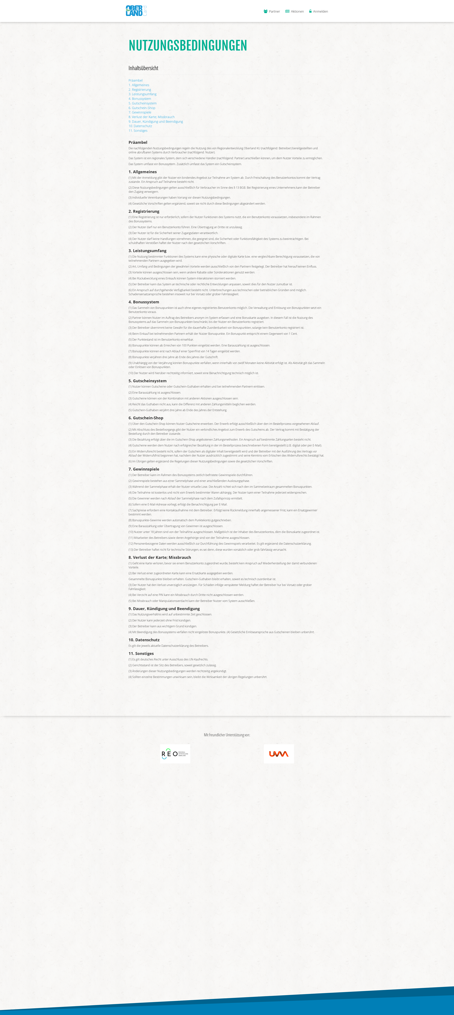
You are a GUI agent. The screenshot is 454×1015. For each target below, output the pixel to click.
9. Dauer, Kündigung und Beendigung (156, 121)
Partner (274, 11)
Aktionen (297, 11)
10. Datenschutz (140, 126)
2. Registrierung (140, 89)
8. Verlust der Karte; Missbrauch (152, 117)
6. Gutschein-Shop (142, 108)
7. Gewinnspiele (140, 112)
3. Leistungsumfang (142, 94)
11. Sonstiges (138, 130)
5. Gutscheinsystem (143, 103)
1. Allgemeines (139, 85)
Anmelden (320, 11)
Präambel (136, 80)
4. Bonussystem (140, 98)
